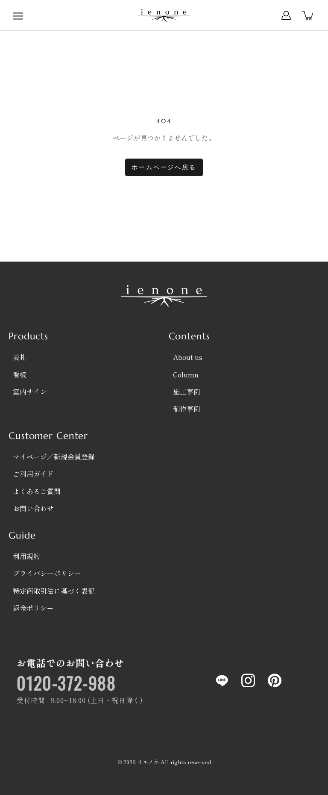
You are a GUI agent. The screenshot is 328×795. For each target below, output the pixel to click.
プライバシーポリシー (47, 573)
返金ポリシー (33, 608)
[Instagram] (248, 680)
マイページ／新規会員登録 (54, 456)
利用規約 (26, 556)
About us (187, 357)
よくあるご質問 (37, 491)
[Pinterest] (274, 680)
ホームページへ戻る (164, 167)
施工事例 (186, 391)
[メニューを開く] (18, 15)
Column (186, 374)
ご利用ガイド (33, 473)
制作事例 (186, 408)
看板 (19, 374)
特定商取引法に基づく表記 (54, 591)
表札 (19, 357)
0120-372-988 (66, 682)
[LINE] (221, 680)
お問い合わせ (33, 508)
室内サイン (30, 391)
